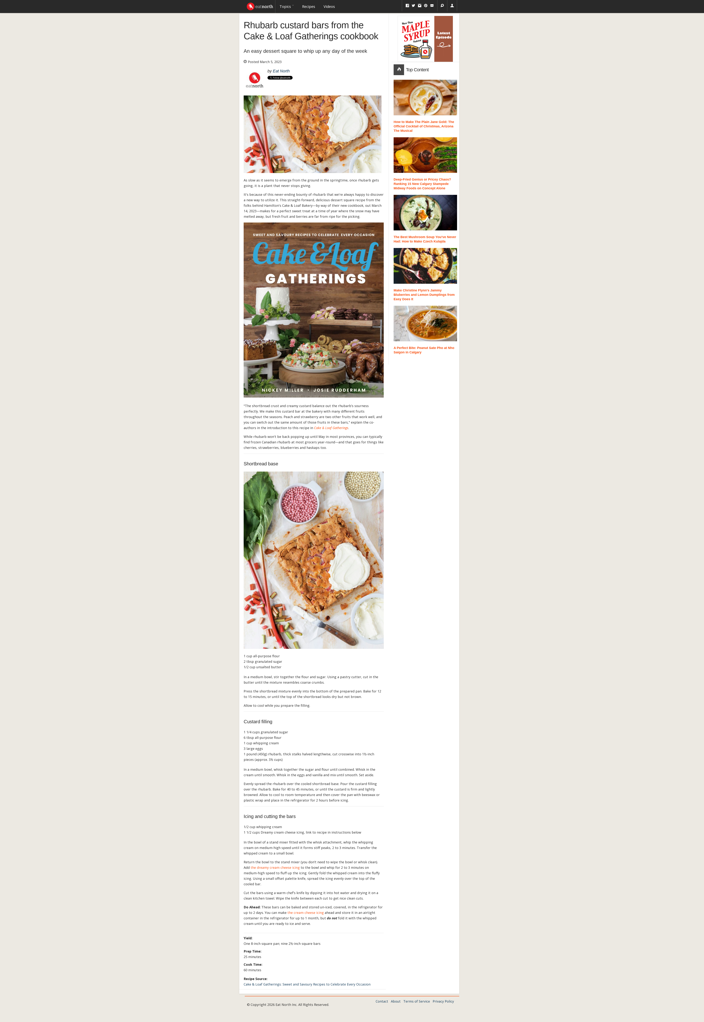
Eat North (281, 71)
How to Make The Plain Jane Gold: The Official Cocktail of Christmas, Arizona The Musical (424, 126)
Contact (382, 1001)
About (396, 1001)
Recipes (308, 6)
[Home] (260, 5)
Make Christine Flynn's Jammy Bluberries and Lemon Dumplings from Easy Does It (424, 294)
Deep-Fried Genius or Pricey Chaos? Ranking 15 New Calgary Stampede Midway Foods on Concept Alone (422, 184)
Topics (286, 6)
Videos (329, 6)
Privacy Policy (443, 1001)
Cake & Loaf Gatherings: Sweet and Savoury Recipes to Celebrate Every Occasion (307, 984)
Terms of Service (416, 1001)
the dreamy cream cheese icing (275, 867)
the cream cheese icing (305, 912)
